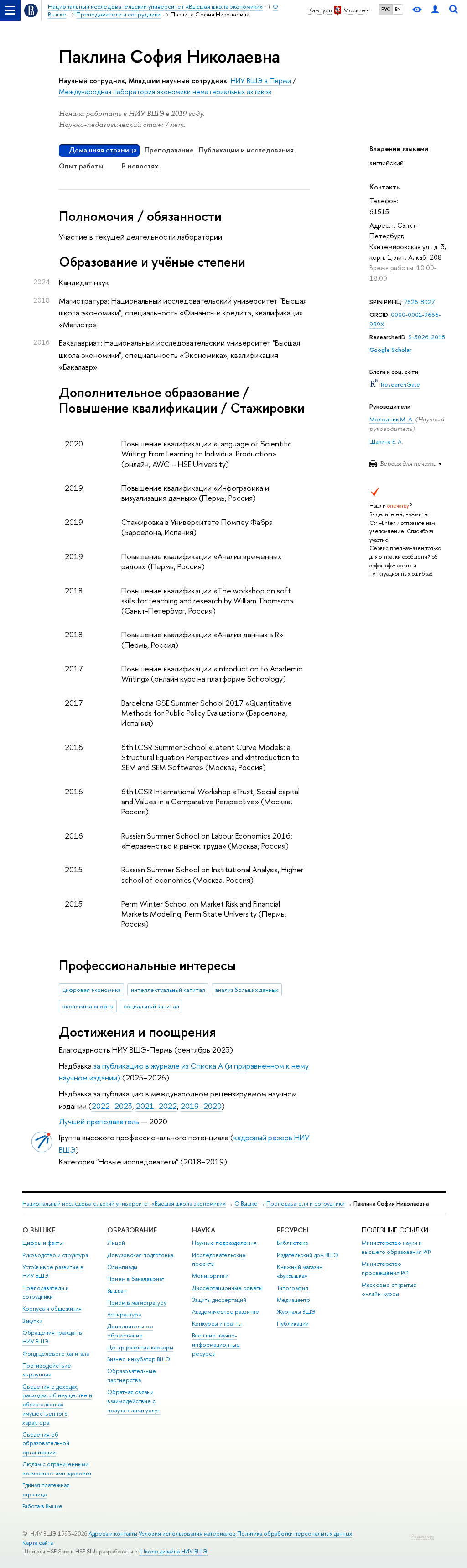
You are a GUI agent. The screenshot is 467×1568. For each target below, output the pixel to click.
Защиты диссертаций (219, 1300)
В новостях (140, 166)
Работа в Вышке (42, 1506)
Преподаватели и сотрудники (305, 1203)
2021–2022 (156, 1106)
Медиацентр (293, 1300)
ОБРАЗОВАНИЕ (132, 1230)
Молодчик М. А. (391, 419)
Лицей (116, 1243)
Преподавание (169, 150)
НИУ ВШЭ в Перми (261, 80)
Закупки (32, 1321)
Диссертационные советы (227, 1288)
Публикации (293, 1323)
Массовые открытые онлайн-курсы (389, 1289)
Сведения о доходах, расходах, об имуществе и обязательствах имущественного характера (57, 1404)
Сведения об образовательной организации (45, 1444)
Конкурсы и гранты (217, 1323)
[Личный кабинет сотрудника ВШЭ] (435, 10)
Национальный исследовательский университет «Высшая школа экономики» (124, 1203)
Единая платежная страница (46, 1489)
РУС (385, 9)
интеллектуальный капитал (168, 990)
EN (398, 9)
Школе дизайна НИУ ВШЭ (173, 1551)
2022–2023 (112, 1106)
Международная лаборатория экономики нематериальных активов (165, 91)
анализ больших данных (246, 990)
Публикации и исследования (246, 150)
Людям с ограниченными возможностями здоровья (56, 1468)
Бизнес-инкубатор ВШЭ (138, 1359)
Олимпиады (122, 1267)
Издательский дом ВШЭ (307, 1255)
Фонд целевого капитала (55, 1354)
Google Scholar (390, 350)
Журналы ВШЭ (296, 1312)
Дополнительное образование (130, 1330)
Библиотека (292, 1243)
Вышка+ (117, 1291)
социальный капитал (151, 1006)
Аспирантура (124, 1314)
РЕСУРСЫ (292, 1230)
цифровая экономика (91, 990)
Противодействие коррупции (46, 1370)
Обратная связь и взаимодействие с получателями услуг (133, 1401)
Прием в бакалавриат (135, 1279)
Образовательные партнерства (131, 1375)
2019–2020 (201, 1106)
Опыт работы (81, 166)
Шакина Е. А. (386, 441)
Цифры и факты (42, 1243)
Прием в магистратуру (136, 1302)
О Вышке (246, 1203)
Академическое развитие (225, 1312)
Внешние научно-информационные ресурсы (216, 1345)
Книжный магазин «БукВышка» (299, 1271)
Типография (292, 1288)
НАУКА (203, 1230)
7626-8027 (419, 302)
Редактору (422, 1536)
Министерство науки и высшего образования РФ (396, 1247)
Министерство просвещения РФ (385, 1268)
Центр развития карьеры (140, 1347)
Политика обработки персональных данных (294, 1533)
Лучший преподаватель (99, 1121)
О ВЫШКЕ (38, 1230)
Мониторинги (210, 1276)
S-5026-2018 (426, 337)
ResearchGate (400, 384)
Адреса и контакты (112, 1533)
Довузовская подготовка (140, 1255)
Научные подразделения (224, 1243)
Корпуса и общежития (52, 1308)
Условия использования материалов (187, 1533)
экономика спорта (88, 1006)
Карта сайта (37, 1543)
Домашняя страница (103, 150)
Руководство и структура (55, 1255)
